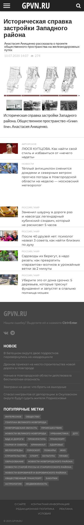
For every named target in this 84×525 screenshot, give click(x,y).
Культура (48, 455)
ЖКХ (63, 450)
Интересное (13, 416)
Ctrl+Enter (69, 323)
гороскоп (33, 450)
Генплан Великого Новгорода (25, 422)
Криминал (38, 444)
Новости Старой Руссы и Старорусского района (38, 467)
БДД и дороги (14, 439)
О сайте (20, 504)
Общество (32, 416)
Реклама (66, 508)
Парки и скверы (16, 444)
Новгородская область (21, 427)
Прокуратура (37, 439)
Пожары (50, 450)
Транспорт (57, 439)
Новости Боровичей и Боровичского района (35, 472)
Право (63, 455)
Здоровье (56, 444)
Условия (44, 513)
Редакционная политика (35, 508)
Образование (14, 461)
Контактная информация (50, 504)
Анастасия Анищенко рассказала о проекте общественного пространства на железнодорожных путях (42, 46)
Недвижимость (36, 483)
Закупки (51, 478)
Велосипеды (14, 450)
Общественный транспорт (23, 478)
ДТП (75, 433)
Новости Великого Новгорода (25, 433)
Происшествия (51, 427)
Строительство (15, 455)
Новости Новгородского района (50, 461)
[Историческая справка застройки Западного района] (42, 111)
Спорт (34, 455)
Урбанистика (59, 433)
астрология (13, 483)
